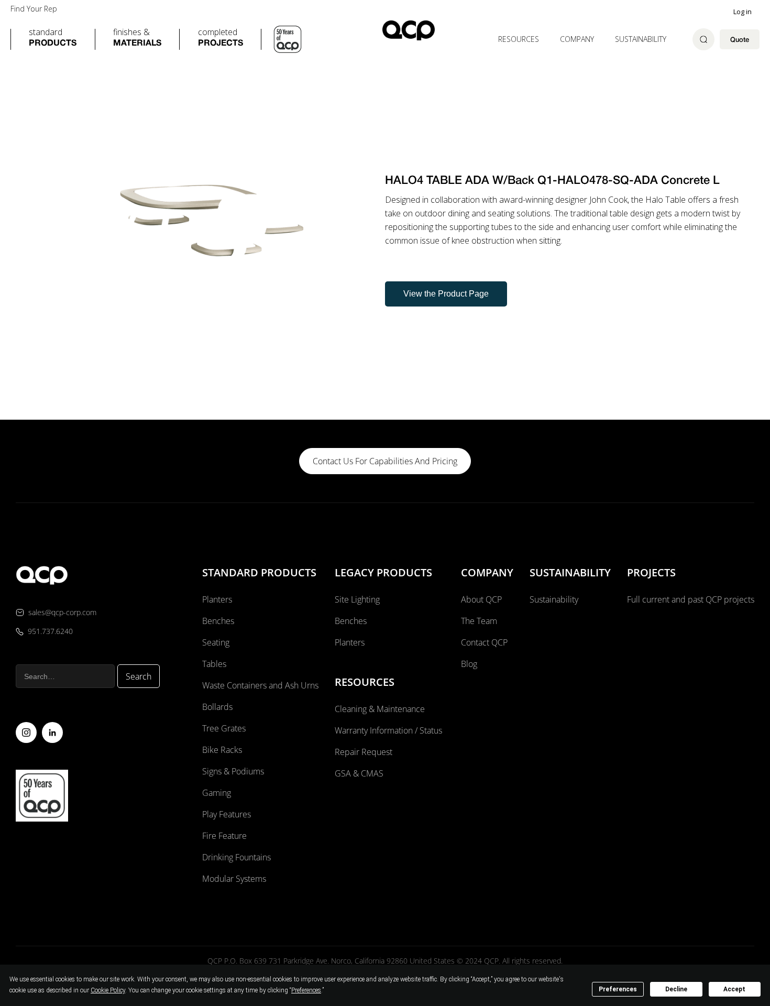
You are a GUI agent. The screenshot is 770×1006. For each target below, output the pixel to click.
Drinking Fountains (236, 857)
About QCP (481, 599)
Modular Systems (234, 878)
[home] (408, 30)
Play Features (226, 814)
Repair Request (363, 752)
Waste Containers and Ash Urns (260, 685)
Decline (676, 989)
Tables (214, 664)
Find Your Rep (33, 9)
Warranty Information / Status (389, 730)
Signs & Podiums (233, 771)
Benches (218, 621)
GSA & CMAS (359, 773)
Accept (734, 989)
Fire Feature (224, 835)
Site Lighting (357, 599)
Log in (742, 11)
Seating (215, 642)
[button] (52, 39)
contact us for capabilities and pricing (385, 461)
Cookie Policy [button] (108, 990)
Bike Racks (222, 750)
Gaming (216, 793)
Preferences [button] (306, 990)
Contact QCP (484, 642)
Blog (469, 664)
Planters (217, 599)
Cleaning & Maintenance (380, 709)
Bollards (217, 707)
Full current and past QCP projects (690, 599)
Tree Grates (224, 728)
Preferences (618, 989)
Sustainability (640, 39)
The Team (479, 621)
